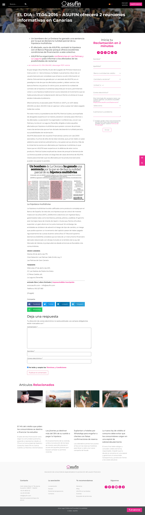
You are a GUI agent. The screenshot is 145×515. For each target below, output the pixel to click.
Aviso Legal (61, 508)
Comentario (32, 327)
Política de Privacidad (72, 508)
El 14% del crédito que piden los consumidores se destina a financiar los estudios (29, 429)
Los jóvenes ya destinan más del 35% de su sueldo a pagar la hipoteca (58, 434)
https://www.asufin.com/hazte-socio (105, 102)
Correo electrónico (35, 358)
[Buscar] (25, 4)
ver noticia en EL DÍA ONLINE (39, 65)
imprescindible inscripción (63, 282)
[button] (4, 4)
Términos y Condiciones (56, 367)
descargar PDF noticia (61, 65)
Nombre (31, 351)
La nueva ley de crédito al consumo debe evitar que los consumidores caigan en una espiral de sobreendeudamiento (114, 436)
